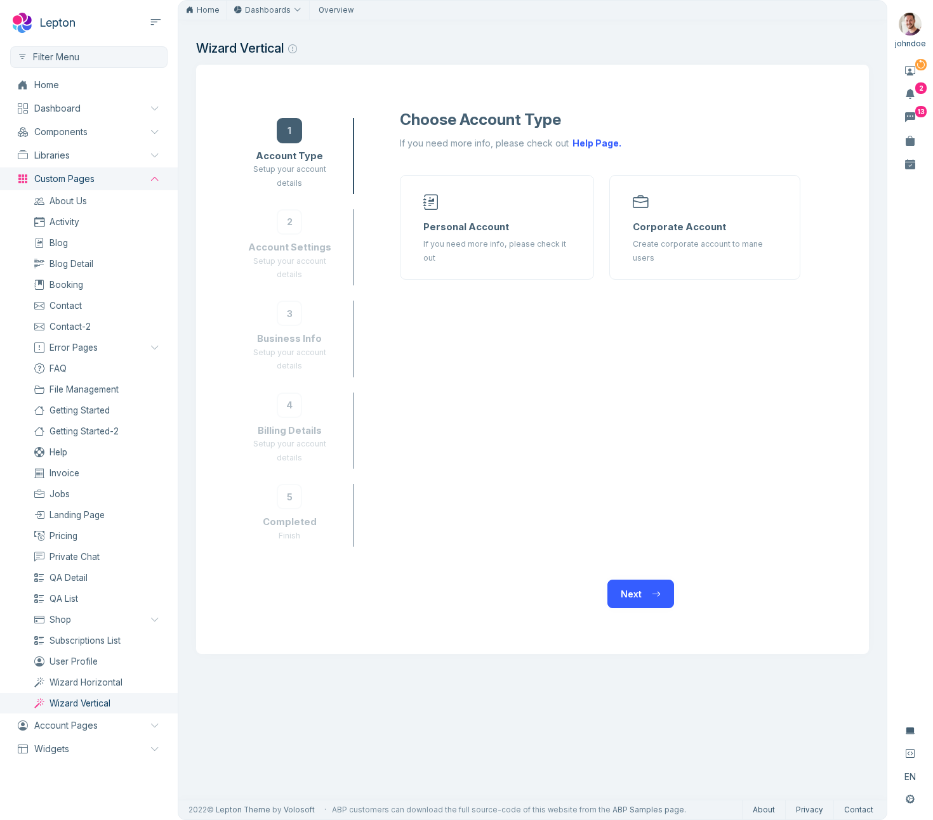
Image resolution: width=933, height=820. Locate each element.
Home (208, 10)
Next (632, 594)
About (764, 809)
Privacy (809, 809)
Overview (336, 10)
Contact (858, 809)
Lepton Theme (243, 809)
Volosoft (299, 809)
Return (437, 594)
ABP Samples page (648, 809)
